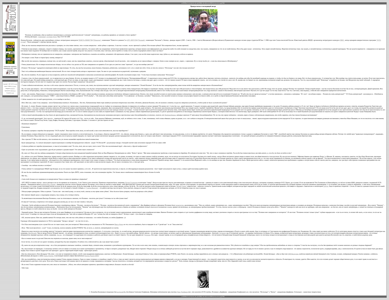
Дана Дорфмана (182, 292)
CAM (13, 93)
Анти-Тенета (48, 256)
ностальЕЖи (121, 292)
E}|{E (16, 84)
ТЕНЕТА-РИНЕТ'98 (85, 40)
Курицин (122, 233)
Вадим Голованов (131, 182)
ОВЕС (342, 40)
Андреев (222, 233)
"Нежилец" (97, 40)
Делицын (147, 235)
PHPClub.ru (13, 90)
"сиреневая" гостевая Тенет (47, 37)
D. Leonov (14, 86)
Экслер (59, 235)
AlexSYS (13, 88)
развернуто (180, 205)
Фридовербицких (170, 115)
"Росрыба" (141, 40)
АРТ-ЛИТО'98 (132, 40)
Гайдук (325, 186)
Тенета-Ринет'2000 (91, 256)
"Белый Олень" (181, 186)
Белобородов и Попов (47, 184)
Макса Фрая (118, 224)
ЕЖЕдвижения (293, 254)
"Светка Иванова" (92, 188)
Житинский (32, 233)
